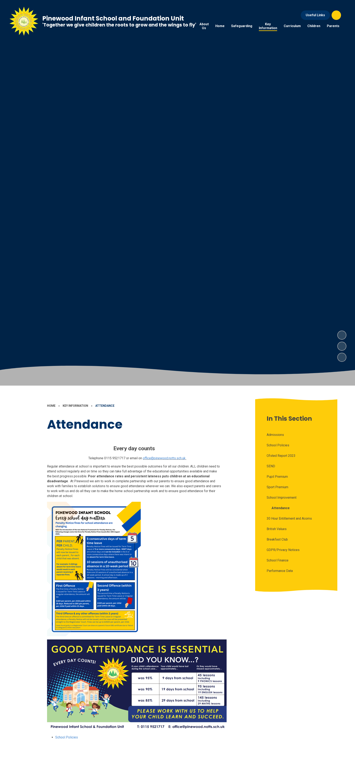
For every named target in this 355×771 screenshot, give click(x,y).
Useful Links (315, 15)
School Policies (66, 737)
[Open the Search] (336, 15)
